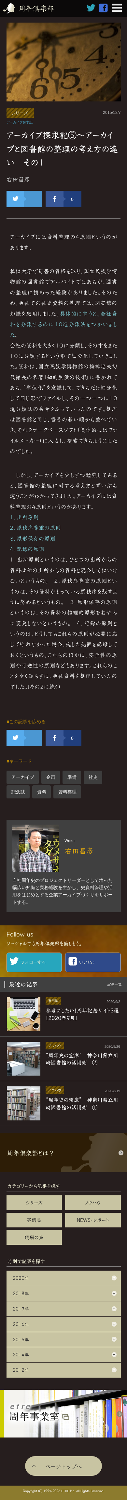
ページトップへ (63, 1466)
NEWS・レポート (93, 1220)
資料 (41, 792)
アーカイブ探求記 (20, 122)
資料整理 (67, 792)
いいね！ (87, 962)
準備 (72, 777)
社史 (93, 777)
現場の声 (34, 1237)
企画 (50, 777)
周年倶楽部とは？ (31, 1153)
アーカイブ (22, 777)
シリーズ (19, 113)
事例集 (34, 1220)
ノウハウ (93, 1202)
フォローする (33, 962)
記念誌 (18, 792)
